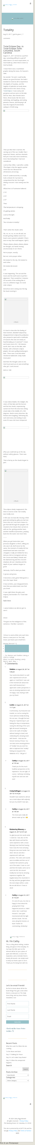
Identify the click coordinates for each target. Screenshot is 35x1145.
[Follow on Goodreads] (22, 975)
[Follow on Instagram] (17, 975)
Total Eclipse (7, 91)
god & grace (17, 34)
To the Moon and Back (13, 1051)
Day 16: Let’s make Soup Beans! (16, 1057)
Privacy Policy (24, 1121)
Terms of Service (26, 1131)
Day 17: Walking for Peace (14, 1054)
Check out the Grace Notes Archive (15, 1029)
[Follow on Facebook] (13, 975)
